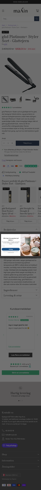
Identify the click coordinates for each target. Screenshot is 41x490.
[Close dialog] (39, 235)
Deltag (11, 249)
